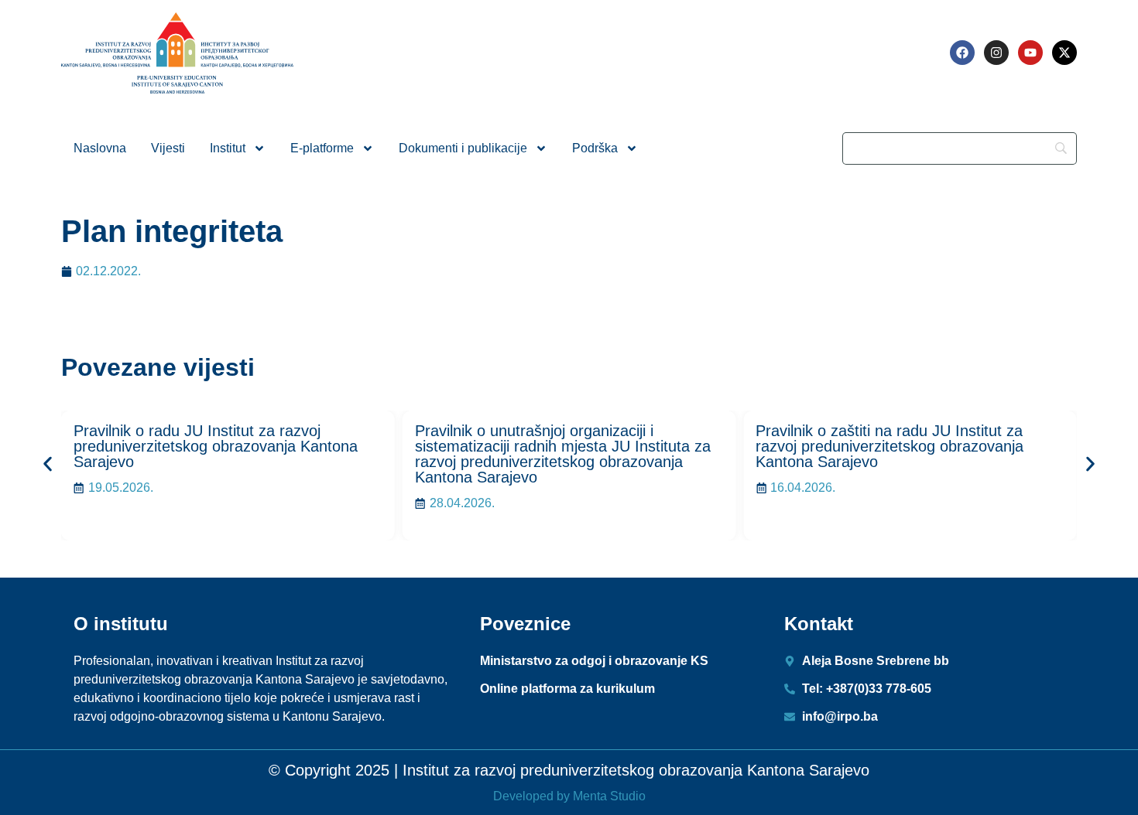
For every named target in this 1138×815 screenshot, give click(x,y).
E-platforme (322, 148)
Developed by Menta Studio (569, 796)
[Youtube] (1030, 52)
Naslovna (100, 148)
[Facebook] (962, 52)
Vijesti (168, 148)
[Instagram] (996, 52)
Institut (227, 148)
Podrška (595, 148)
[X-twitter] (1064, 52)
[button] (47, 463)
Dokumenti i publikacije (463, 148)
